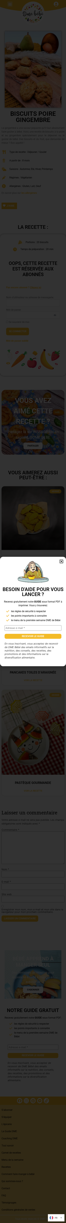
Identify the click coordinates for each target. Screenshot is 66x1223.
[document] (33, 611)
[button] (61, 561)
